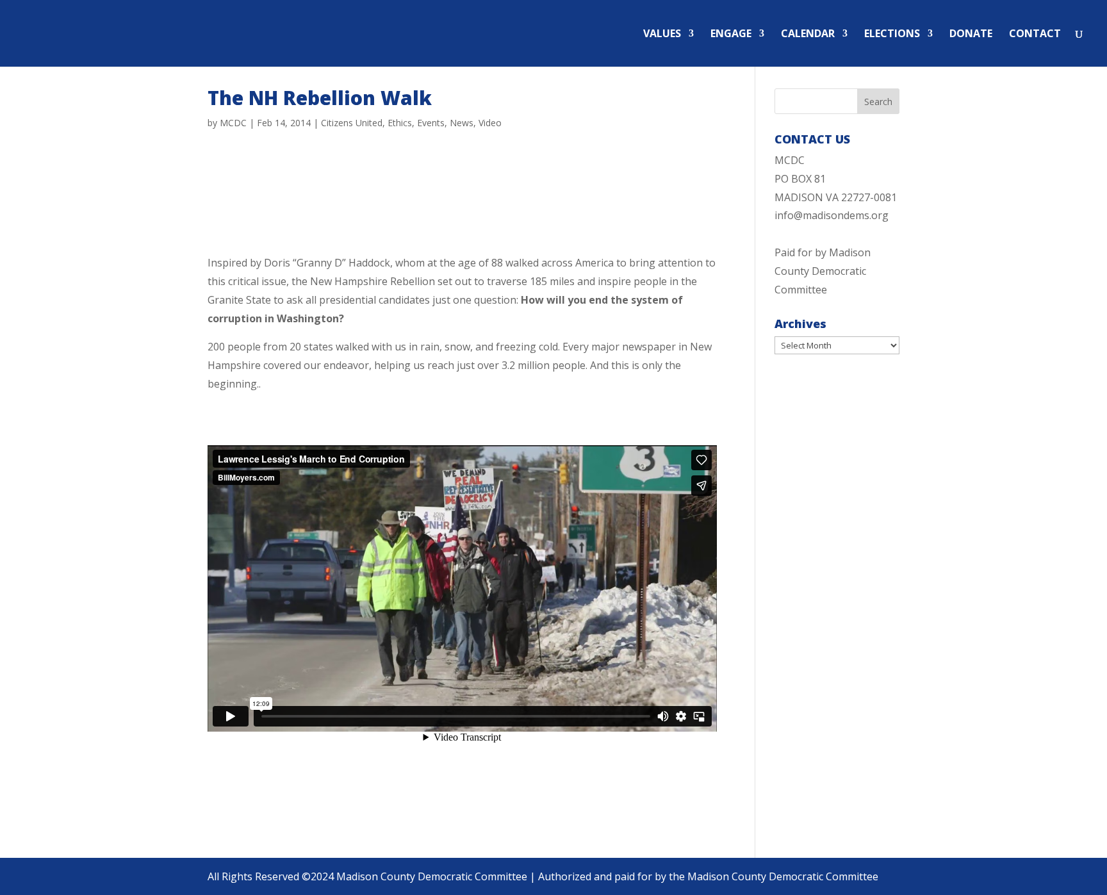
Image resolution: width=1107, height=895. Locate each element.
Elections (892, 34)
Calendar (808, 34)
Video (490, 123)
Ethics (400, 123)
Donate (970, 34)
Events (431, 123)
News (461, 123)
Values (662, 34)
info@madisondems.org (832, 215)
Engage (730, 34)
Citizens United (351, 123)
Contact (1035, 34)
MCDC (233, 123)
